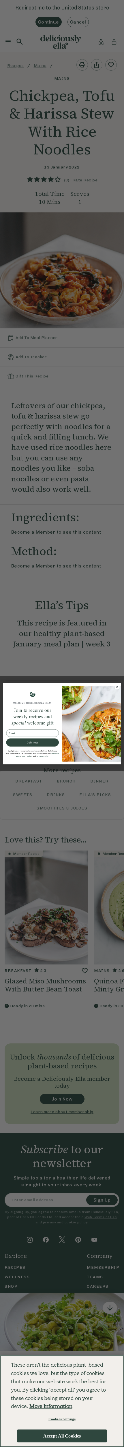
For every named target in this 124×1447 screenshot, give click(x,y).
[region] (62, 1401)
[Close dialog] (117, 686)
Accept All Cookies (62, 1436)
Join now (32, 742)
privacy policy (26, 756)
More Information (50, 1406)
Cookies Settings (62, 1419)
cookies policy (43, 756)
